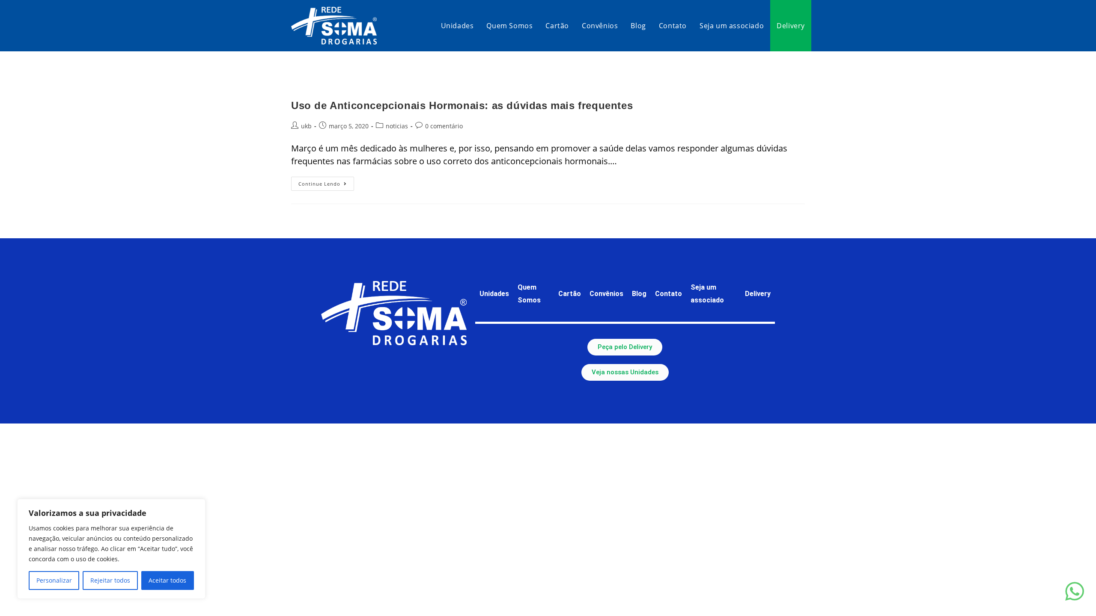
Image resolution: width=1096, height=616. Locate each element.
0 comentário (444, 126)
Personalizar (54, 580)
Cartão (569, 294)
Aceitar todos (167, 580)
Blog (639, 294)
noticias (397, 126)
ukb (306, 126)
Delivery (758, 294)
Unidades (494, 294)
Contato (668, 294)
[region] (111, 549)
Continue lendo (326, 182)
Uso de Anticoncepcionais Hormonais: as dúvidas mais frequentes (462, 105)
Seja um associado (707, 293)
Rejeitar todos (110, 580)
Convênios (606, 294)
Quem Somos (529, 293)
